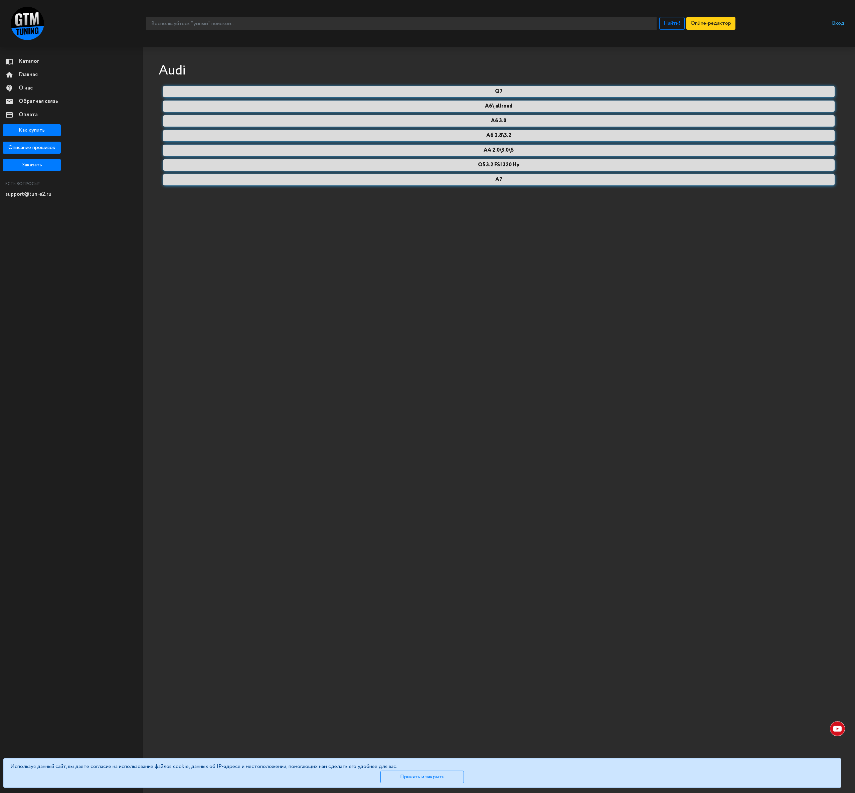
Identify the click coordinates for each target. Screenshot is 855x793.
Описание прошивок (31, 147)
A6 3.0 (498, 121)
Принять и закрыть (422, 777)
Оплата (21, 115)
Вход (838, 23)
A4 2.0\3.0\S (499, 150)
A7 (498, 179)
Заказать (32, 165)
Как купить (32, 130)
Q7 (499, 91)
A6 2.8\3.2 (498, 135)
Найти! (672, 23)
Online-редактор (711, 23)
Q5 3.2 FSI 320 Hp (498, 165)
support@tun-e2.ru (28, 194)
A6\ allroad (498, 106)
